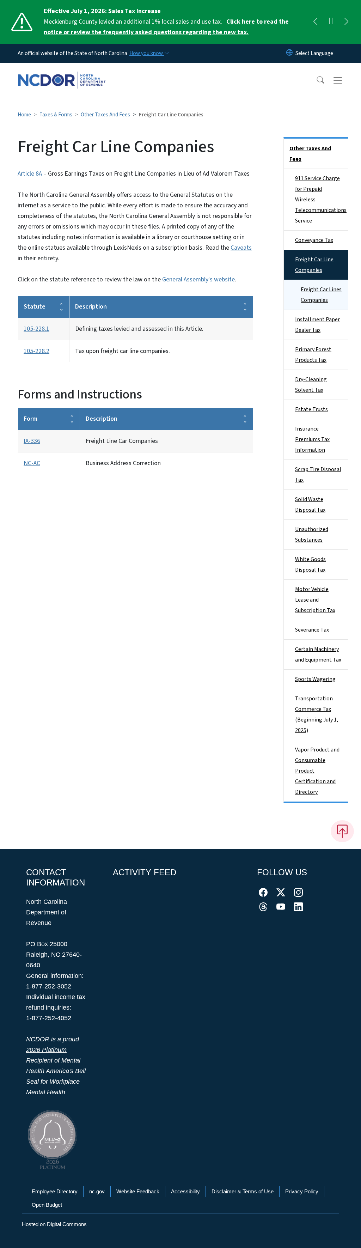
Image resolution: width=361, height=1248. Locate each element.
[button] (315, 80)
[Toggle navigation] (344, 80)
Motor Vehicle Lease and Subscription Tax (315, 599)
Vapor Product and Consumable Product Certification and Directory (317, 771)
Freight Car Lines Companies (321, 295)
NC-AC (32, 463)
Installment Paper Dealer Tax (317, 325)
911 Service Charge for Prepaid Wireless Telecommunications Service (321, 200)
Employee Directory (55, 1191)
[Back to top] (342, 831)
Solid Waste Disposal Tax (310, 504)
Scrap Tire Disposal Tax (318, 474)
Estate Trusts (311, 409)
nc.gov (97, 1191)
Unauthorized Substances (311, 534)
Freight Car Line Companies (314, 265)
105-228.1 (36, 328)
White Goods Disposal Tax (310, 564)
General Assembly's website (198, 279)
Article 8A (30, 173)
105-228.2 (36, 351)
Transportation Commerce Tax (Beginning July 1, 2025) (316, 714)
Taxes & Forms (55, 114)
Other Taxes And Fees (105, 114)
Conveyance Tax (314, 240)
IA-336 (32, 441)
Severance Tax (312, 630)
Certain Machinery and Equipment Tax (318, 654)
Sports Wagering (315, 679)
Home (24, 114)
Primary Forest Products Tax (313, 355)
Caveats (241, 247)
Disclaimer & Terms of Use (243, 1191)
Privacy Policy (301, 1191)
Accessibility (185, 1191)
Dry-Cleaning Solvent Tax (311, 385)
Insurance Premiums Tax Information (312, 439)
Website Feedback (137, 1191)
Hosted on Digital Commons (54, 1224)
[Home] (62, 72)
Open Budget (47, 1205)
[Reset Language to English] (289, 53)
